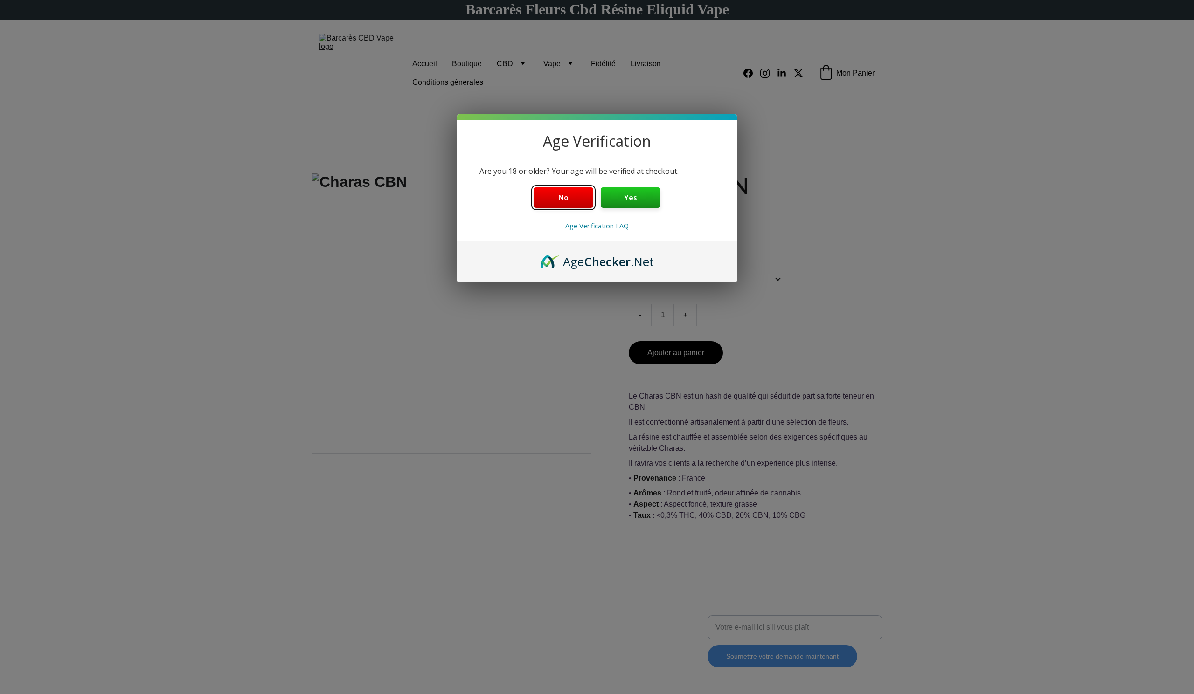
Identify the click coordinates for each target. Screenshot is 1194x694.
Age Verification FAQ (597, 225)
